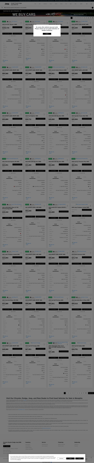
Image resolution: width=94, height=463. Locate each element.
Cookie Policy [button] (42, 458)
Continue (47, 33)
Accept (79, 458)
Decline (70, 458)
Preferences (61, 458)
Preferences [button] (19, 459)
